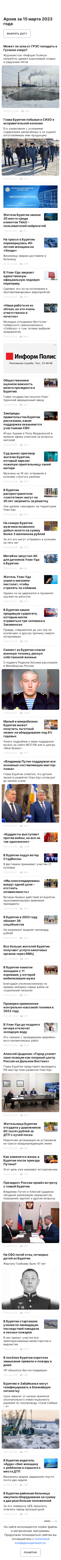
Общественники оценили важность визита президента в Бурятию (19, 386)
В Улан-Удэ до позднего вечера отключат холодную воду (21, 1028)
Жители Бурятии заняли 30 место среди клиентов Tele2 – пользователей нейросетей (24, 220)
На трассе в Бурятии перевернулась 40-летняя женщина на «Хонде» (19, 245)
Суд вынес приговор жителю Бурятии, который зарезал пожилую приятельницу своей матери (27, 461)
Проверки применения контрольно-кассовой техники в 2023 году (28, 1007)
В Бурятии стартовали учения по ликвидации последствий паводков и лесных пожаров (21, 1326)
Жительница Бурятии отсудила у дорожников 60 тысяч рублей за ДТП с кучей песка (22, 1129)
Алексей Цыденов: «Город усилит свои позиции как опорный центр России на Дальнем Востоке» (29, 1057)
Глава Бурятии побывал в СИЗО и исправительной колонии (28, 121)
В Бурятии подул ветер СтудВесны (21, 857)
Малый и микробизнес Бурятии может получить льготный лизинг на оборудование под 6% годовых (27, 729)
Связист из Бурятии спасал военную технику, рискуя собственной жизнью (24, 653)
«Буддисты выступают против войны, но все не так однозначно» (21, 837)
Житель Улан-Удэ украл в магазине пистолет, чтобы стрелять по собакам (19, 582)
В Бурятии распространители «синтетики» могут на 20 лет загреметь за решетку (25, 495)
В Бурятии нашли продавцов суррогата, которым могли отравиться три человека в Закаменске (24, 617)
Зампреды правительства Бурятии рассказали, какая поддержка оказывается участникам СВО (22, 421)
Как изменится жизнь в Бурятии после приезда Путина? (21, 1160)
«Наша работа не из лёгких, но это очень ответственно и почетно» (19, 311)
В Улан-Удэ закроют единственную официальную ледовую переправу (21, 278)
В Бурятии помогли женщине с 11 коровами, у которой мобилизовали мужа (19, 973)
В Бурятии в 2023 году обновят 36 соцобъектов (20, 920)
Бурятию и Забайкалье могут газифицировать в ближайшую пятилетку (27, 1387)
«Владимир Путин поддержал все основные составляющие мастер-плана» (29, 765)
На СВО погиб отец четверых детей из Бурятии (25, 1256)
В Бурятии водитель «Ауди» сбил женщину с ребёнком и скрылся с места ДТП (22, 1466)
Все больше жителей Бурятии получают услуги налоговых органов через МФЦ (26, 950)
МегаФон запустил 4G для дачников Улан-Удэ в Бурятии (21, 559)
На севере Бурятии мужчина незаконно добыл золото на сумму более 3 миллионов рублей (24, 528)
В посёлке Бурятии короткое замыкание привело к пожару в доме (27, 1361)
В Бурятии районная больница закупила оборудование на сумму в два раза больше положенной (29, 1497)
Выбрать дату (17, 33)
